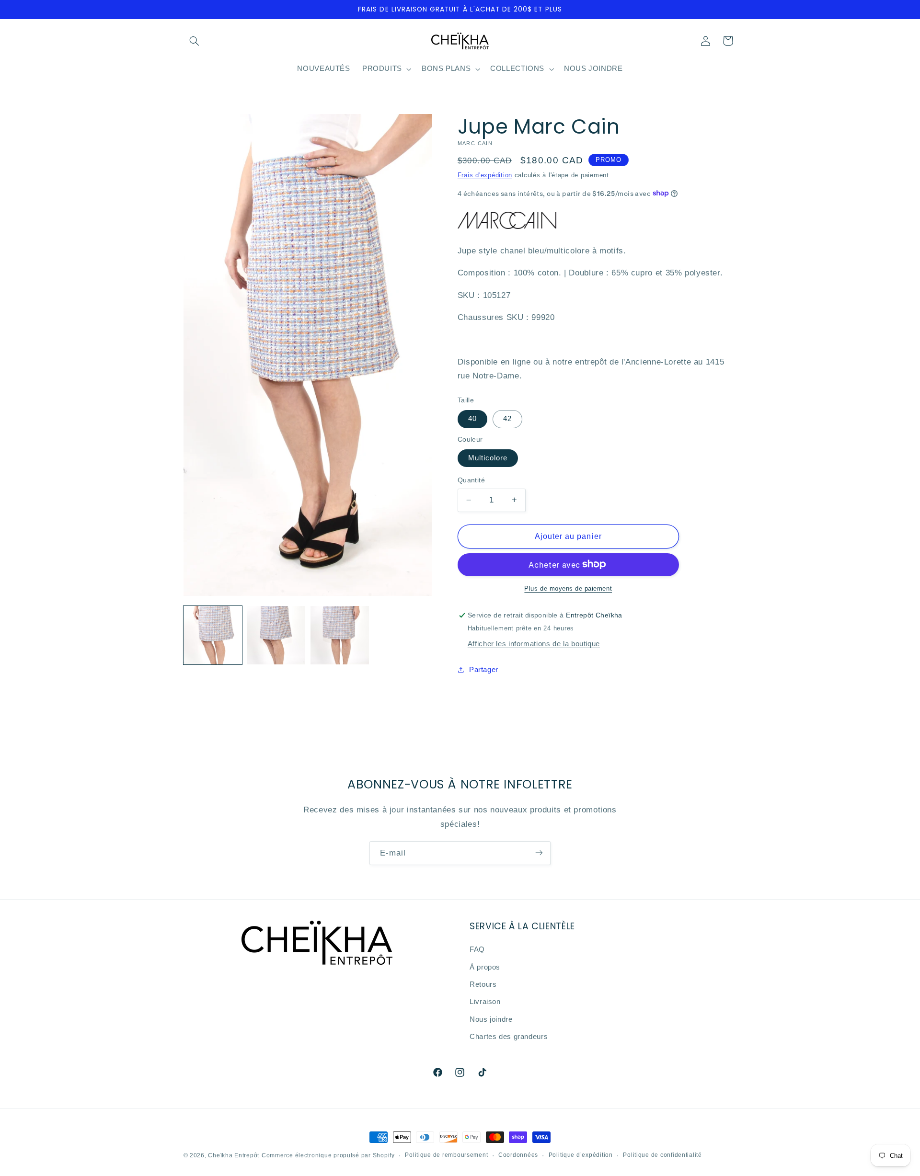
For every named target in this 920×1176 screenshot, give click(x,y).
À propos (485, 967)
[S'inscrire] (539, 853)
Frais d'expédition (485, 174)
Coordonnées (518, 1155)
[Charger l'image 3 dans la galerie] (339, 635)
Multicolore (488, 458)
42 (507, 418)
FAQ (477, 950)
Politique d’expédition (581, 1155)
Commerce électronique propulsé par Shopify (328, 1155)
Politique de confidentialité (662, 1155)
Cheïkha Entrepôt (233, 1155)
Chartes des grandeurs (509, 1037)
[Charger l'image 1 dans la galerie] (213, 635)
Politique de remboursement (446, 1155)
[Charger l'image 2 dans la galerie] (276, 635)
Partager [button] (483, 670)
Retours (483, 985)
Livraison (485, 1002)
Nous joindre (491, 1019)
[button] (195, 41)
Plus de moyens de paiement (568, 588)
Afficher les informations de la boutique (534, 643)
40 (472, 418)
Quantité (471, 480)
